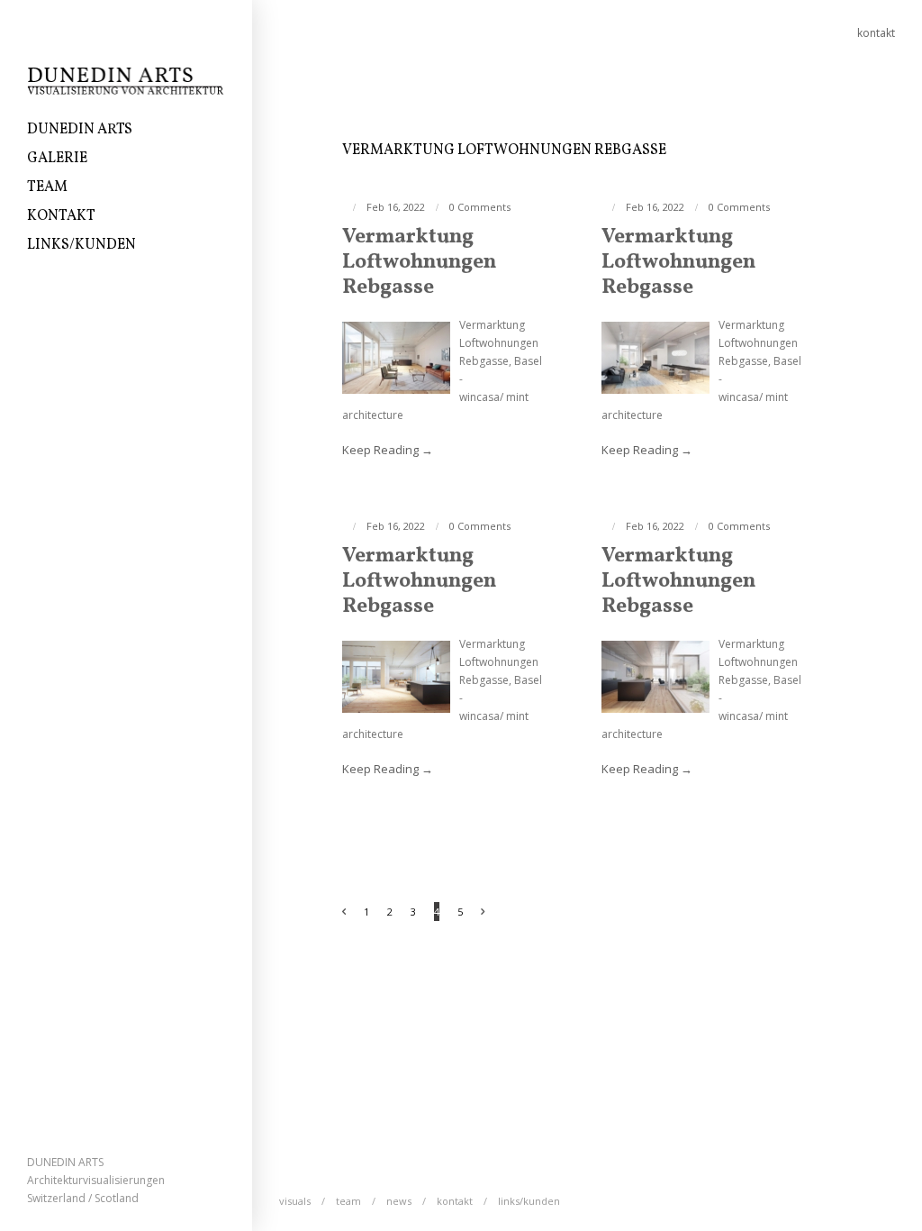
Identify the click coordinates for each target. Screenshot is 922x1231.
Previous (335, 913)
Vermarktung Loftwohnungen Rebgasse (419, 262)
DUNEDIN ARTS (79, 130)
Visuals (295, 1201)
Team (47, 187)
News (398, 1201)
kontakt (876, 33)
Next (491, 913)
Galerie (57, 159)
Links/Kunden (81, 245)
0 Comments (480, 207)
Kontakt (61, 216)
